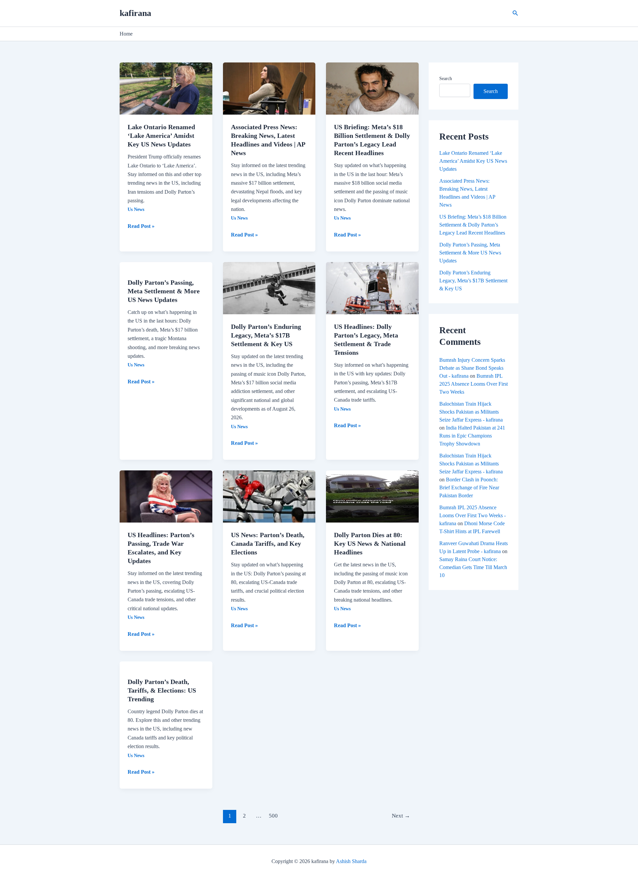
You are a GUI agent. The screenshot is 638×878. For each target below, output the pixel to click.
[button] (515, 13)
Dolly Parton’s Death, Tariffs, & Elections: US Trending (162, 690)
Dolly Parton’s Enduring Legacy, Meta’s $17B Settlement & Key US (266, 335)
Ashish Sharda (351, 861)
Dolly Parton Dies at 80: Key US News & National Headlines (370, 543)
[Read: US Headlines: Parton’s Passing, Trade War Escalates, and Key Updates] (166, 496)
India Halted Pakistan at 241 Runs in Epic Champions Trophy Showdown (472, 435)
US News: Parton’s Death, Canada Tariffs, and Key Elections (267, 543)
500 (273, 816)
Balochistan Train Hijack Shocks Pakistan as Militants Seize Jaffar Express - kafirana (471, 412)
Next (401, 816)
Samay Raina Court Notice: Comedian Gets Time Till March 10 (473, 567)
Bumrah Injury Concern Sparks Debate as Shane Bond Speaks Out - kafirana (472, 368)
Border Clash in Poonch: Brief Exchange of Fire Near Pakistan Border (469, 487)
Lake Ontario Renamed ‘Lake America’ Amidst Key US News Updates (161, 135)
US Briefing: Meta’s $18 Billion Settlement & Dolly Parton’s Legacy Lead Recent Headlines (472, 225)
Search (445, 78)
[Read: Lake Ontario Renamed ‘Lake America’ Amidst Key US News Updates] (166, 88)
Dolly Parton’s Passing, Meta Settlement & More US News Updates (164, 291)
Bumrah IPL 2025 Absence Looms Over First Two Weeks (473, 384)
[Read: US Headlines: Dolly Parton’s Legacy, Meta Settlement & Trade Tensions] (372, 287)
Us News (136, 209)
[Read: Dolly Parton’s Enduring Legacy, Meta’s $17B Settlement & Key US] (269, 287)
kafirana (135, 13)
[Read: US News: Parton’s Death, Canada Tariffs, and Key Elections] (269, 496)
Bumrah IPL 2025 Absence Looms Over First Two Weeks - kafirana (472, 515)
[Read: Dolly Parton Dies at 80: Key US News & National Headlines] (372, 496)
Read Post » (141, 225)
